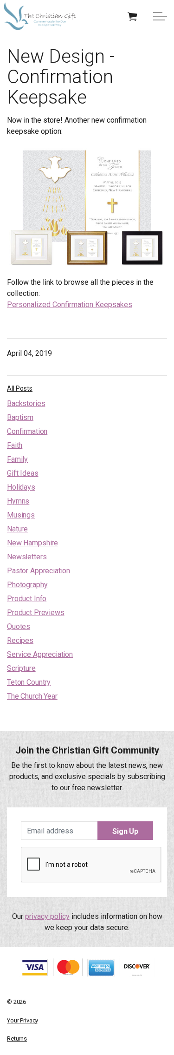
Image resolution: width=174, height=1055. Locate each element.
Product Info (26, 598)
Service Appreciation (40, 654)
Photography (27, 584)
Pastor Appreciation (38, 570)
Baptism (20, 417)
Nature (17, 528)
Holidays (21, 487)
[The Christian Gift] (40, 16)
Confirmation (27, 431)
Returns (17, 1038)
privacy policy (47, 916)
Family (17, 459)
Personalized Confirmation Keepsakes (69, 304)
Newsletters (26, 556)
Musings (21, 515)
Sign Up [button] (125, 831)
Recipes (20, 640)
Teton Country (29, 682)
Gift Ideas (23, 473)
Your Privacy (22, 1020)
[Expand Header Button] (160, 16)
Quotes (18, 626)
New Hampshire (32, 542)
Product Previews (35, 612)
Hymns (18, 501)
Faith (14, 445)
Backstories (26, 403)
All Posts (19, 388)
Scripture (21, 668)
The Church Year (32, 696)
